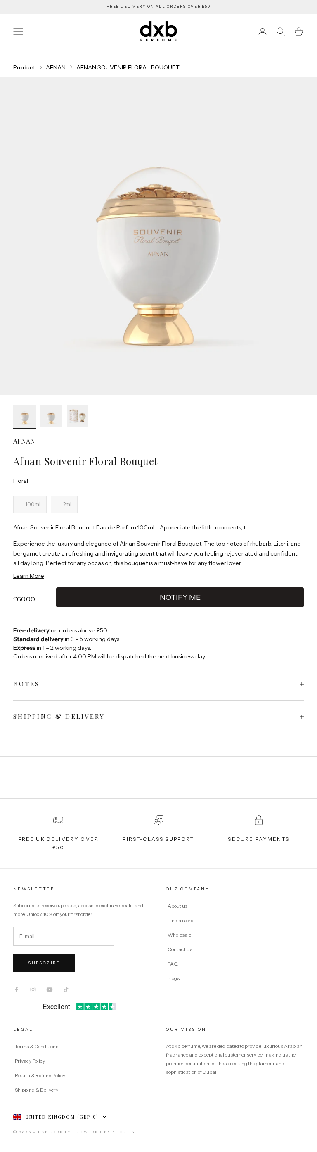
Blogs (174, 978)
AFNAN (56, 67)
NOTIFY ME (180, 597)
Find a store (180, 920)
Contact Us (180, 949)
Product (24, 67)
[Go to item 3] (77, 416)
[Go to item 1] (24, 417)
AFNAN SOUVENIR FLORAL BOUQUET (128, 67)
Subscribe (44, 963)
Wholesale (179, 935)
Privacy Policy (30, 1061)
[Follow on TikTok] (66, 989)
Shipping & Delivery (36, 1090)
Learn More (28, 576)
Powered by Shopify (105, 1132)
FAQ (173, 964)
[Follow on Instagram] (33, 989)
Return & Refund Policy (40, 1075)
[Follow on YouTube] (49, 989)
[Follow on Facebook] (16, 989)
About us (177, 906)
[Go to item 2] (51, 416)
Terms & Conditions (37, 1046)
